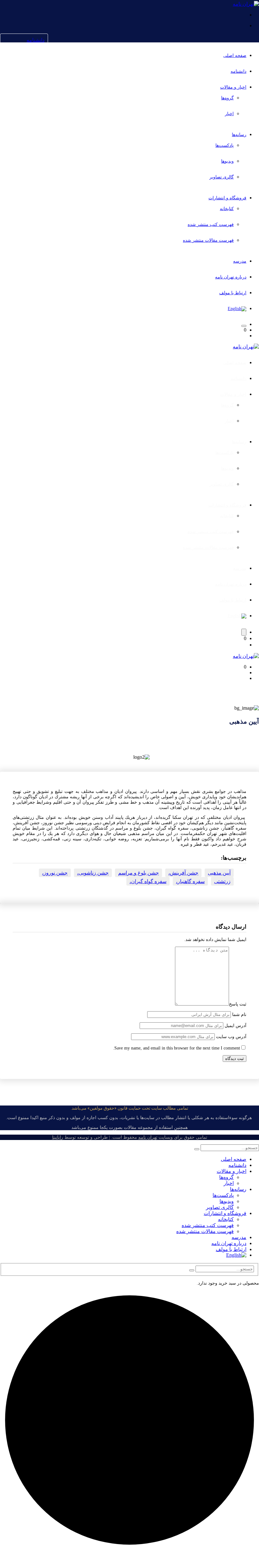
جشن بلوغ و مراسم (138, 872)
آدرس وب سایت (231, 1036)
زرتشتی (222, 881)
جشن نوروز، (55, 872)
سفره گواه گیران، (148, 881)
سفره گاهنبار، (190, 881)
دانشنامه (36, 40)
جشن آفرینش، (183, 872)
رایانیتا (57, 1137)
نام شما (239, 1014)
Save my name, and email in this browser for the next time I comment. (176, 1048)
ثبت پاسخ (237, 1004)
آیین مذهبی (219, 872)
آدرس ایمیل (235, 1025)
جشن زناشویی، (93, 872)
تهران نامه (147, 1137)
